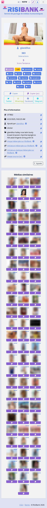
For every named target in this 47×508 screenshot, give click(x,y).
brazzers (12, 78)
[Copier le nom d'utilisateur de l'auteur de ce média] (41, 124)
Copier (15, 93)
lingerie (28, 82)
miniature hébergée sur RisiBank (21, 145)
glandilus (25, 47)
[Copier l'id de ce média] (41, 115)
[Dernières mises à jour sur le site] (29, 2)
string (38, 82)
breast (37, 74)
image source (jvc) (15, 156)
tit (29, 87)
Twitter (9, 101)
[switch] (19, 2)
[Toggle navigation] (43, 2)
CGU (21, 505)
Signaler (39, 163)
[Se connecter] (37, 2)
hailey (38, 69)
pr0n (21, 87)
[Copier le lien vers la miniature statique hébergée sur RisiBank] (41, 150)
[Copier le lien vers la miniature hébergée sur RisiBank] (41, 146)
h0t (9, 82)
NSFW (24, 2)
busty (28, 74)
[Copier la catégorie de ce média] (41, 128)
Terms (27, 505)
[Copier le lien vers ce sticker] (11, 186)
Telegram (38, 101)
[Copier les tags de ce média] (41, 132)
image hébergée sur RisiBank (19, 141)
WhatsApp (19, 101)
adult (18, 82)
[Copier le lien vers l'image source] (41, 156)
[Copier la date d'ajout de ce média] (41, 119)
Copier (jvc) (34, 93)
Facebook (29, 101)
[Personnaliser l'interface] (33, 2)
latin (19, 74)
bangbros (36, 78)
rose (10, 74)
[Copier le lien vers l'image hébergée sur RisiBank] (41, 141)
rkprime (24, 78)
